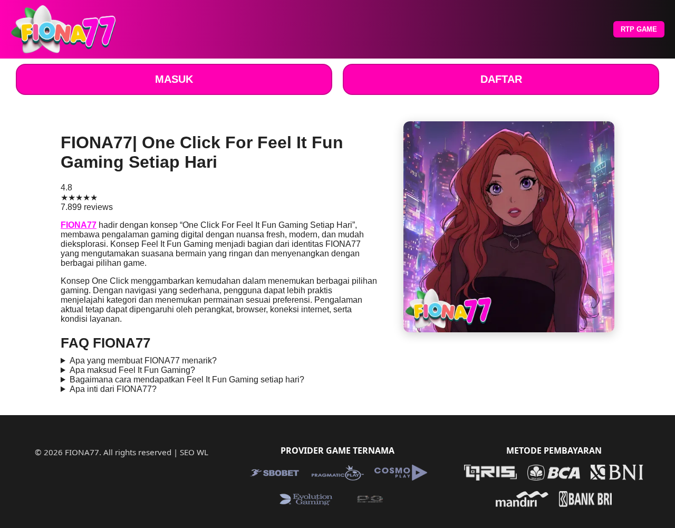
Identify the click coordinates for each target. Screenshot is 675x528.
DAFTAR (501, 79)
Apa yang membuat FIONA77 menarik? (143, 360)
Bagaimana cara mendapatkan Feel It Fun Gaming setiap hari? (187, 379)
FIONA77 (79, 224)
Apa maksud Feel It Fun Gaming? (132, 370)
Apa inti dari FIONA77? (113, 389)
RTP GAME (639, 29)
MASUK (174, 79)
